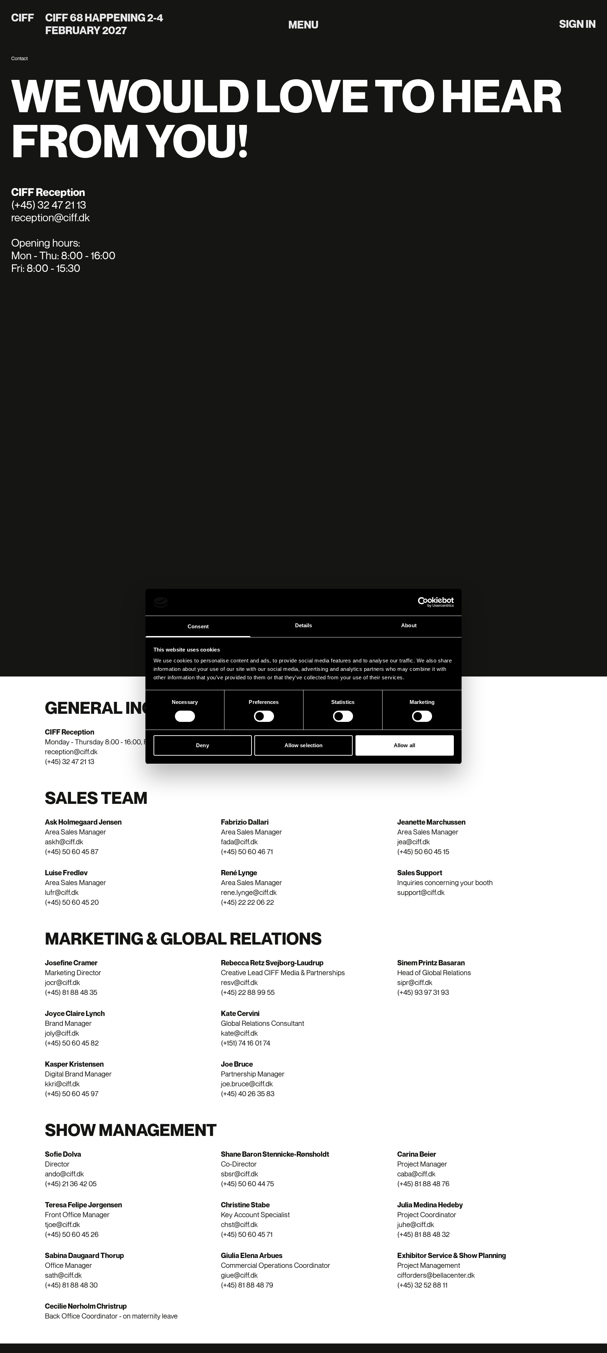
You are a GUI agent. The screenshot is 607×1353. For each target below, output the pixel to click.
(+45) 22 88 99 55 (248, 992)
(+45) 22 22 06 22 (247, 902)
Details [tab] (303, 626)
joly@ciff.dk (62, 1033)
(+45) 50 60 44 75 (247, 1183)
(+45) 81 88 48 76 (423, 1183)
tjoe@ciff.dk (62, 1224)
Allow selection (304, 746)
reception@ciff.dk (71, 751)
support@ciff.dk (421, 892)
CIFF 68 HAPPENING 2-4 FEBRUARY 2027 (104, 24)
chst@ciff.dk (239, 1224)
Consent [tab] (198, 627)
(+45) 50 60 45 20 (72, 902)
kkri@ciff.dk (62, 1083)
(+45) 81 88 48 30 (71, 1285)
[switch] (264, 716)
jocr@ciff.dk (62, 982)
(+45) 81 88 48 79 (247, 1285)
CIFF (22, 17)
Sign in (577, 24)
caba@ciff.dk (416, 1173)
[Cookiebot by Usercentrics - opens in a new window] (423, 602)
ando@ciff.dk (64, 1173)
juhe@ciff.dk (415, 1224)
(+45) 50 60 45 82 (72, 1042)
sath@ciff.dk (63, 1275)
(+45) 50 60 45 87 (71, 851)
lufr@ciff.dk (62, 892)
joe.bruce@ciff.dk (247, 1083)
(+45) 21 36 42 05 (71, 1183)
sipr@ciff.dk (414, 982)
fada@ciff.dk (239, 841)
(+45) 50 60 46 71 (247, 851)
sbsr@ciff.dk (239, 1173)
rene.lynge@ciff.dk (249, 892)
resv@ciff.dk (239, 982)
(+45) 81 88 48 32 (423, 1234)
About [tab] (409, 626)
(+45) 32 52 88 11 (422, 1285)
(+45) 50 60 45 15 (423, 851)
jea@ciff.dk (413, 841)
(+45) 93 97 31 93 (423, 992)
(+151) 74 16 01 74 (245, 1042)
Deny (202, 746)
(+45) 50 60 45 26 (72, 1234)
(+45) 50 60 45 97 (71, 1093)
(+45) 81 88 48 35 (71, 992)
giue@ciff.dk (239, 1275)
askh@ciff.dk (64, 841)
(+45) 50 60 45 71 (247, 1234)
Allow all (404, 746)
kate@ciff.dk (239, 1033)
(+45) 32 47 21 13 (69, 761)
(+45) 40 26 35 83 (247, 1093)
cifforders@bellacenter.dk (436, 1275)
